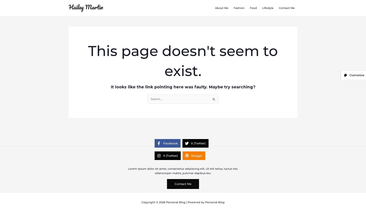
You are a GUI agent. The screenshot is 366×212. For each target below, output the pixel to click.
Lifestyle (268, 8)
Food (253, 8)
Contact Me (287, 8)
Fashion (239, 8)
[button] (183, 184)
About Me (221, 8)
